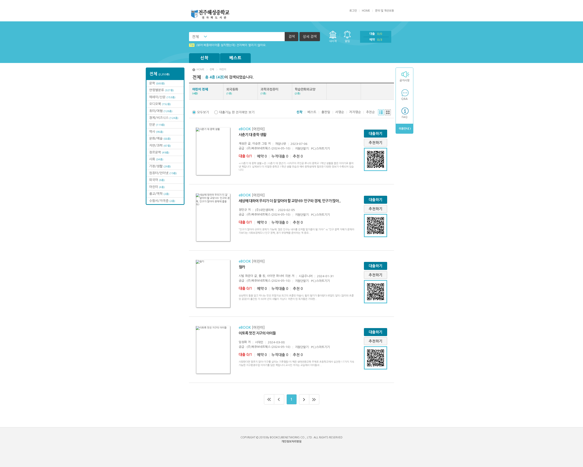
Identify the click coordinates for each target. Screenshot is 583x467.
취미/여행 (160, 111)
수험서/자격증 (162, 200)
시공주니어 (305, 276)
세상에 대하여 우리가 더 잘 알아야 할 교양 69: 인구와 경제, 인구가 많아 (290, 201)
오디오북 (160, 103)
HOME (366, 10)
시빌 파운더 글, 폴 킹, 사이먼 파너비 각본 (265, 275)
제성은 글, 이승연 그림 (253, 143)
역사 (156, 131)
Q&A (404, 99)
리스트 (381, 112)
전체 (195, 36)
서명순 (339, 112)
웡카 (242, 267)
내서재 (333, 41)
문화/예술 (160, 138)
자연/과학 (160, 145)
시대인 (259, 342)
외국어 (157, 179)
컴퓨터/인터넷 (163, 173)
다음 (304, 399)
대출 (375, 33)
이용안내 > (404, 128)
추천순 (370, 112)
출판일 (325, 112)
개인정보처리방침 (291, 441)
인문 (157, 124)
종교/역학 (159, 193)
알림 (347, 41)
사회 (156, 159)
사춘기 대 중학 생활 (252, 134)
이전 (279, 399)
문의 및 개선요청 (384, 10)
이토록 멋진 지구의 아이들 (257, 333)
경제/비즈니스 (163, 117)
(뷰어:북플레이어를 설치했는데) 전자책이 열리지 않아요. (228, 45)
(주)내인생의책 (264, 209)
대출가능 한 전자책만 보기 (236, 112)
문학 (157, 83)
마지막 (314, 399)
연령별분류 (161, 90)
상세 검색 (310, 36)
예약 (375, 39)
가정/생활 (160, 166)
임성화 (243, 342)
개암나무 (280, 143)
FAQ (404, 117)
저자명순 (355, 112)
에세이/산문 (162, 97)
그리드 (388, 112)
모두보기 (203, 112)
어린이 (157, 186)
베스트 (235, 58)
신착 (204, 58)
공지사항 (404, 80)
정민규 (243, 209)
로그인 (353, 10)
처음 (269, 399)
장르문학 (159, 152)
